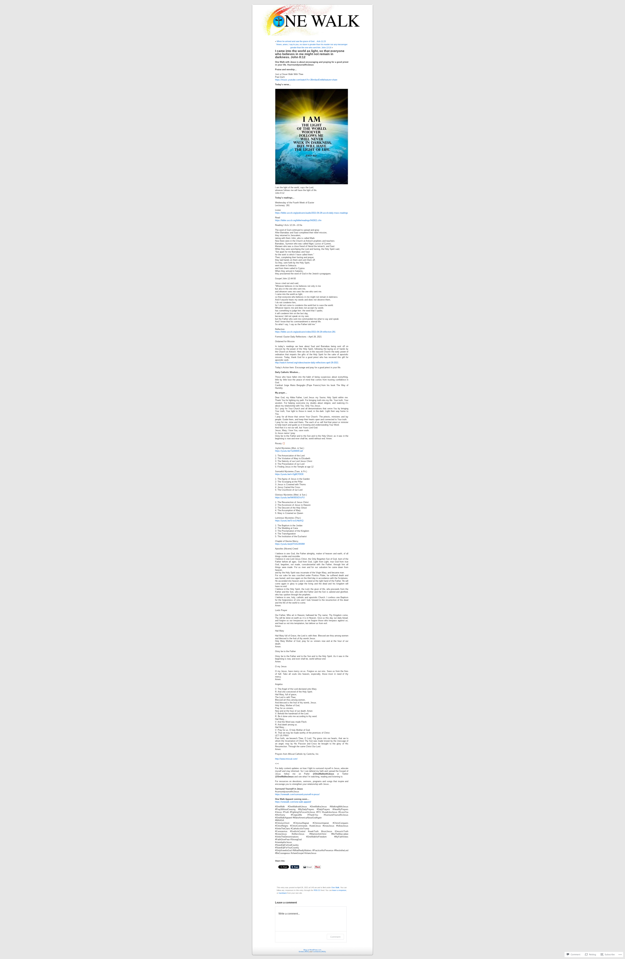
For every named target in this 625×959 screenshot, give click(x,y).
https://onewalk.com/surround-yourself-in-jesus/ (297, 794)
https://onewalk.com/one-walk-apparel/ (293, 802)
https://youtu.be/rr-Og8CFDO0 (289, 474)
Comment (335, 936)
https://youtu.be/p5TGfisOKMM (290, 544)
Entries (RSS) (304, 951)
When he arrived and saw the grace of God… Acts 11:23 (301, 41)
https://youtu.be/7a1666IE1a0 (289, 451)
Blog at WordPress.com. (313, 950)
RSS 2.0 (317, 890)
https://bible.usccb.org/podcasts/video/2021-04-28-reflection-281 (305, 332)
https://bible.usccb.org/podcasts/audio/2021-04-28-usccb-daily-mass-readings (311, 213)
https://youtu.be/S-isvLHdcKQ (289, 521)
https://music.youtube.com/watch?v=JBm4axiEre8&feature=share (306, 80)
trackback (283, 893)
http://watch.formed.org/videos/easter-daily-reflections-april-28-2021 (306, 363)
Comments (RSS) (319, 951)
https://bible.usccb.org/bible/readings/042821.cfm (298, 220)
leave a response (339, 890)
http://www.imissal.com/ (286, 759)
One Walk (335, 887)
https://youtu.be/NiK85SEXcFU (290, 497)
